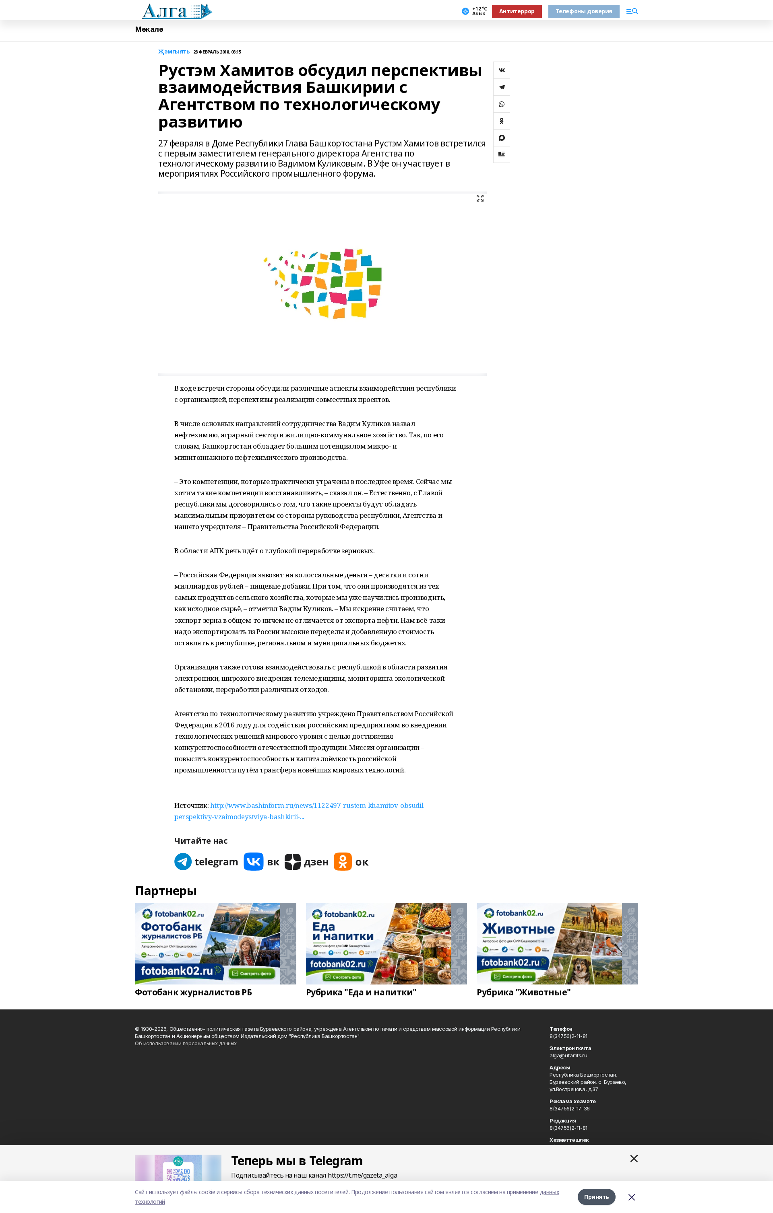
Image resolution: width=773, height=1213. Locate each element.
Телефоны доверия (584, 11)
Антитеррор (517, 11)
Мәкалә (149, 29)
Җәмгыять (174, 51)
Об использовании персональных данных (186, 1043)
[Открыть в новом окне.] (206, 862)
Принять (596, 1197)
